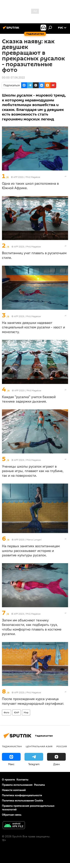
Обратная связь (11, 814)
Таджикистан (12, 746)
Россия (61, 746)
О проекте (8, 779)
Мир (26, 712)
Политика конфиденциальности (22, 795)
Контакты (22, 779)
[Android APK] (14, 825)
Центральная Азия (39, 746)
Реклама (39, 784)
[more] (65, 176)
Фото (6, 712)
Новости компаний (14, 790)
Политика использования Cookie (22, 800)
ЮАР (16, 712)
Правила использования (17, 784)
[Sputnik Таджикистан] (11, 29)
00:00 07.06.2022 (13, 77)
